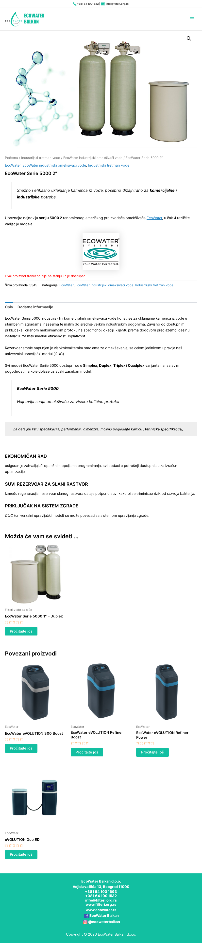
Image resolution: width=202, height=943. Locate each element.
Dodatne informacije (35, 307)
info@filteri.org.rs (117, 3)
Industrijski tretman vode (40, 158)
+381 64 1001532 (88, 3)
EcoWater (12, 165)
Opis (9, 307)
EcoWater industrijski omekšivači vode (92, 158)
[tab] (9, 307)
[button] (189, 38)
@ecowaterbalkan (104, 922)
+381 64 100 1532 (101, 896)
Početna (11, 158)
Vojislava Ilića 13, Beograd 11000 (101, 887)
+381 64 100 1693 (101, 891)
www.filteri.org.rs (101, 904)
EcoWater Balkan (104, 915)
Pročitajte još (21, 631)
